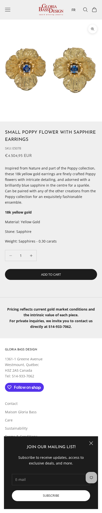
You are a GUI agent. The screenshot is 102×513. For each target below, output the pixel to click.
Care (9, 420)
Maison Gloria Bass (21, 412)
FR (74, 9)
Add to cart (51, 274)
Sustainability (16, 428)
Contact (11, 403)
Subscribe (51, 495)
